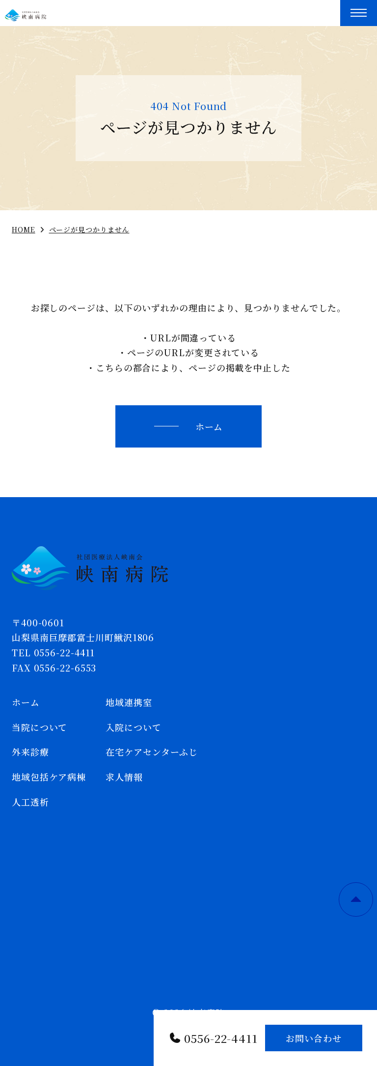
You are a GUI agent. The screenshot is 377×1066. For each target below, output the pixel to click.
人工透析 (30, 801)
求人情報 (124, 776)
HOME (23, 229)
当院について (39, 727)
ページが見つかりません (89, 229)
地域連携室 (129, 702)
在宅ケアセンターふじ (152, 751)
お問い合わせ (313, 1038)
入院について (133, 727)
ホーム (209, 426)
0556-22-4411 (221, 1038)
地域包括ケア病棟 (49, 776)
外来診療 (30, 751)
